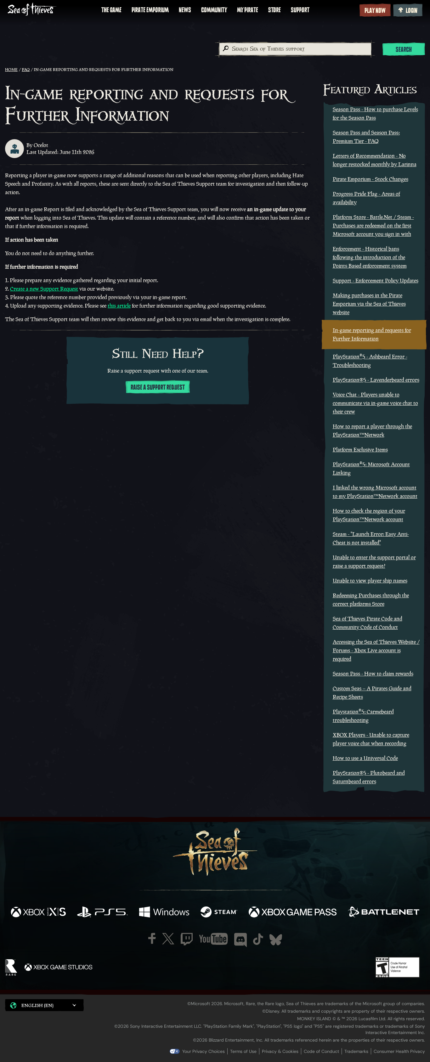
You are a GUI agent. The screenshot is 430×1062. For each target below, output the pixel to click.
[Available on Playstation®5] (102, 913)
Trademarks (356, 1051)
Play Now (375, 10)
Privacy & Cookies (280, 1051)
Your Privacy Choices (203, 1051)
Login (411, 10)
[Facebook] (152, 938)
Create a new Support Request (44, 288)
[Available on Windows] (164, 913)
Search (404, 49)
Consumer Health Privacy (399, 1051)
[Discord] (240, 940)
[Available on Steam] (219, 913)
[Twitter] (168, 938)
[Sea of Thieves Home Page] (32, 10)
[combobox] (295, 49)
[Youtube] (213, 938)
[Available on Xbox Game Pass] (292, 913)
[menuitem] (111, 10)
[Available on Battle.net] (383, 913)
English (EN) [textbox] (37, 1005)
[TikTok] (258, 939)
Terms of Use (243, 1051)
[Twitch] (186, 939)
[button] (44, 1005)
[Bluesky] (276, 939)
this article (119, 305)
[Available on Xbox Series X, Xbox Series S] (38, 913)
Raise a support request (158, 387)
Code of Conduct (321, 1051)
